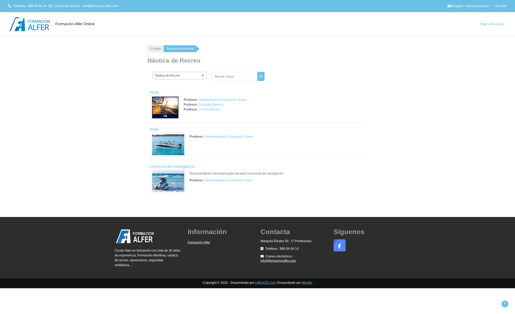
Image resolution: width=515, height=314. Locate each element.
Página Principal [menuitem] (492, 24)
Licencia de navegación (173, 166)
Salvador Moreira (211, 104)
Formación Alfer (199, 242)
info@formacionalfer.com (100, 6)
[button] (469, 6)
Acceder (501, 6)
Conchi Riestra (209, 109)
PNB (154, 129)
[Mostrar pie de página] (505, 304)
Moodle (307, 282)
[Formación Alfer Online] (28, 24)
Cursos (155, 48)
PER (154, 92)
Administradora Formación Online (223, 99)
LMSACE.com (265, 282)
